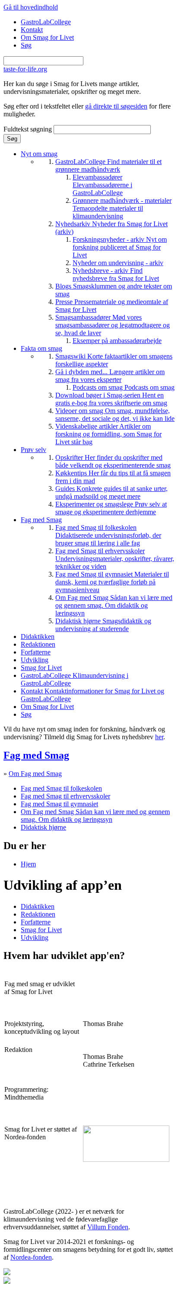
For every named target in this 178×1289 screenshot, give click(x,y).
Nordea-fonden (31, 1257)
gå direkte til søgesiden (116, 106)
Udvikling (34, 660)
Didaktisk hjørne (103, 624)
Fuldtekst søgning (28, 129)
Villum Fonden (107, 1227)
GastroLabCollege (46, 22)
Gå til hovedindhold (30, 7)
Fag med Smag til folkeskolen (108, 535)
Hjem (28, 864)
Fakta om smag (41, 348)
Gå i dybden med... (110, 375)
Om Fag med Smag (113, 605)
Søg (26, 45)
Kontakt (32, 29)
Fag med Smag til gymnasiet (112, 582)
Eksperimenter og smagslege (111, 508)
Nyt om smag (39, 153)
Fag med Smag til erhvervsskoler (114, 558)
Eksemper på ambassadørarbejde (117, 340)
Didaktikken (37, 636)
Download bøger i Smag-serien (111, 399)
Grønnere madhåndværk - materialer (122, 208)
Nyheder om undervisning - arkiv (118, 262)
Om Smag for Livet (47, 37)
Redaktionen (38, 644)
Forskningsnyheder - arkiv (120, 247)
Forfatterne (36, 652)
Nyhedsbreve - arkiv (116, 274)
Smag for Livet (41, 667)
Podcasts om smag (124, 387)
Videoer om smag (115, 414)
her (159, 737)
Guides (111, 492)
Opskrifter (113, 461)
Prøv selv (33, 449)
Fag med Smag (41, 519)
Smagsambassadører (112, 325)
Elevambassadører (102, 184)
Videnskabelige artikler (108, 434)
